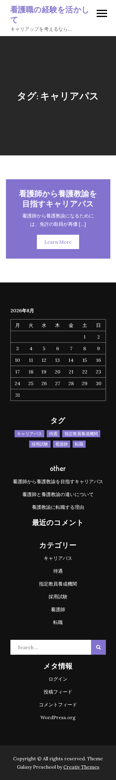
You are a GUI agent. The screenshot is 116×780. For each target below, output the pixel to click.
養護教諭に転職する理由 (58, 507)
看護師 (61, 444)
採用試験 (40, 444)
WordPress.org (58, 717)
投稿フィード (58, 692)
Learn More (58, 242)
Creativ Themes (81, 767)
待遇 (53, 433)
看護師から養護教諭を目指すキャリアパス (58, 198)
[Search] (98, 647)
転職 (79, 444)
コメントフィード (58, 705)
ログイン (58, 679)
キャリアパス (29, 433)
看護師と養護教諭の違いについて (58, 494)
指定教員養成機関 (81, 433)
